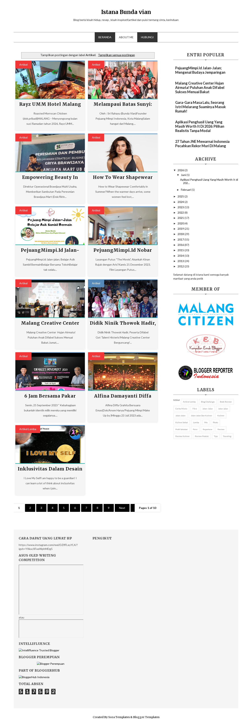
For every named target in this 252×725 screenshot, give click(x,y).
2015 (181, 250)
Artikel (23, 64)
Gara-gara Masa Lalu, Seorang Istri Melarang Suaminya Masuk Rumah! (200, 106)
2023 (181, 207)
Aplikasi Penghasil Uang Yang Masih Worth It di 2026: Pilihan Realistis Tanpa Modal (199, 126)
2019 (181, 228)
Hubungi (147, 37)
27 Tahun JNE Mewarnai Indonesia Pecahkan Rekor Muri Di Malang (202, 143)
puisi (195, 429)
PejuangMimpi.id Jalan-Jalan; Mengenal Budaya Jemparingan (200, 70)
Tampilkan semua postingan (116, 55)
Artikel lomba (27, 429)
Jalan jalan (223, 408)
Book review (226, 402)
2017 (181, 239)
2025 (181, 196)
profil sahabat (181, 429)
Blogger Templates (146, 717)
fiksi (195, 408)
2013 (181, 261)
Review (221, 429)
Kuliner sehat (181, 422)
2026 (181, 170)
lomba (196, 422)
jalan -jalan (207, 408)
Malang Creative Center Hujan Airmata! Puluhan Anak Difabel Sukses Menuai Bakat (199, 87)
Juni (183, 175)
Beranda (104, 37)
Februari (186, 189)
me (206, 422)
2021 (181, 217)
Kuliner (220, 415)
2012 (181, 266)
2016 (181, 244)
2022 (181, 212)
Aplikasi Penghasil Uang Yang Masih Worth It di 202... (209, 181)
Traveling (227, 436)
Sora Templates (119, 717)
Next (122, 507)
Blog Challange (208, 402)
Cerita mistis (181, 408)
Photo (215, 422)
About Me (126, 37)
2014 (181, 255)
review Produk (202, 436)
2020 (181, 223)
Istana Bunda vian (126, 12)
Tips (216, 436)
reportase (207, 429)
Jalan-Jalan (180, 415)
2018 (181, 234)
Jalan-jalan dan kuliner (201, 415)
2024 (181, 202)
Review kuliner (182, 436)
